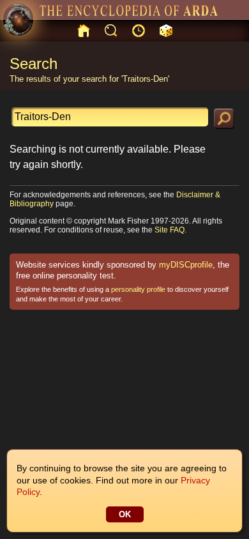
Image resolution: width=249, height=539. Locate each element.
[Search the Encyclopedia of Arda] (224, 119)
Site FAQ (170, 229)
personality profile (138, 289)
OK (125, 514)
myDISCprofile (186, 265)
